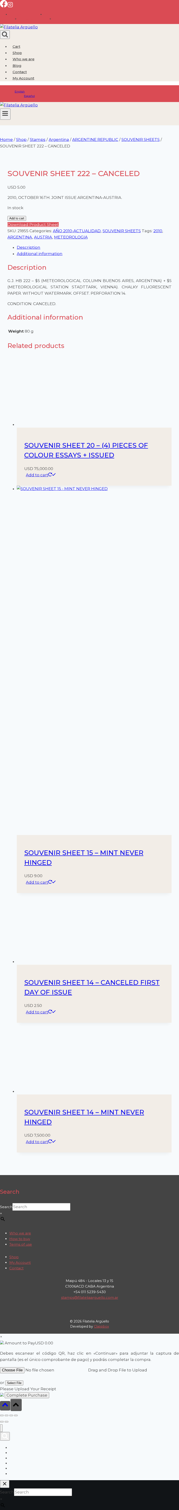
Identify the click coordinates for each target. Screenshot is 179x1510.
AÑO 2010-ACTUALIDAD (77, 230)
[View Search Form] (5, 34)
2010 (157, 230)
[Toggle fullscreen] (6, 1415)
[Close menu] (1, 1428)
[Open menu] (5, 114)
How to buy (19, 1239)
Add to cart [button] (37, 475)
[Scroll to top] (5, 1406)
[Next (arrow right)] (6, 1421)
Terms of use (20, 1244)
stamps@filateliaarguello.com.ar (89, 1297)
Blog (17, 65)
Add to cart (16, 218)
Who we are (23, 59)
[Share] (11, 1415)
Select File (14, 1383)
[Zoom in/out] (2, 1415)
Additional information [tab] (39, 253)
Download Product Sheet (33, 224)
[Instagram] (10, 6)
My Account (20, 1262)
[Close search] (4, 1484)
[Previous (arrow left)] (2, 1421)
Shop (17, 53)
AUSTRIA (43, 237)
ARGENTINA (19, 237)
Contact (20, 72)
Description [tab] (28, 247)
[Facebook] (3, 6)
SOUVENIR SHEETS (122, 230)
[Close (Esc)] (16, 1415)
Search (6, 1207)
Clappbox (101, 1326)
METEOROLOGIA (71, 237)
